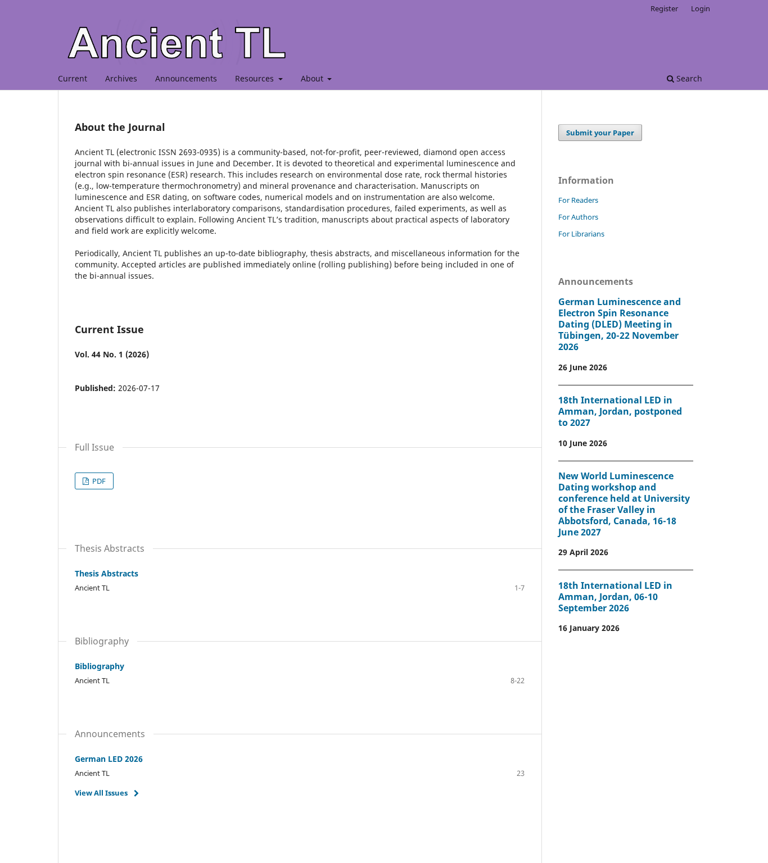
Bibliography (99, 666)
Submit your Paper (600, 133)
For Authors (578, 217)
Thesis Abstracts (106, 573)
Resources (255, 78)
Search (688, 78)
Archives (121, 78)
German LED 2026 (109, 758)
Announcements (186, 78)
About (313, 78)
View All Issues (101, 793)
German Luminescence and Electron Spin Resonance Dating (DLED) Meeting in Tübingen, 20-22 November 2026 (619, 324)
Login (700, 8)
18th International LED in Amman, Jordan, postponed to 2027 (620, 411)
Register (664, 8)
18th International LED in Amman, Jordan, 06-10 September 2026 (615, 596)
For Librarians (581, 234)
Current (72, 78)
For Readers (578, 200)
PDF (98, 481)
